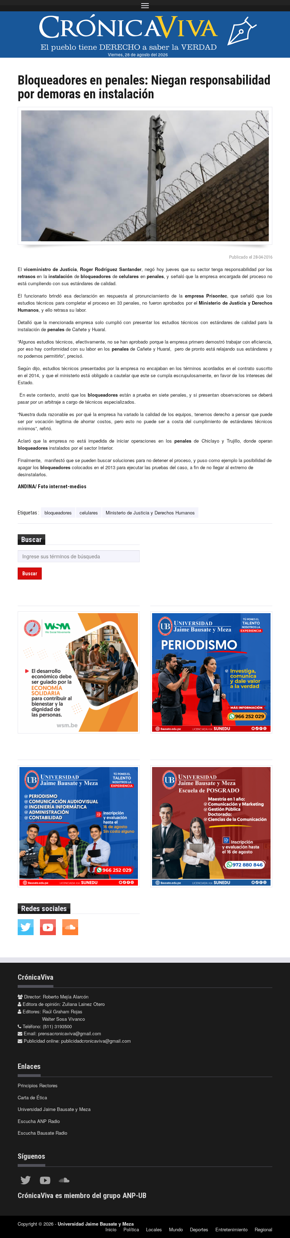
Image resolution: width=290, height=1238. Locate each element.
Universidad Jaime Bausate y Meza (54, 1109)
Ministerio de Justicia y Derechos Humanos (150, 512)
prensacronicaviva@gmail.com (69, 1033)
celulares (89, 512)
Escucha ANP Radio (39, 1121)
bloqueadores (58, 512)
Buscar (29, 573)
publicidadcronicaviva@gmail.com (96, 1040)
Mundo (176, 1229)
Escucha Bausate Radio (42, 1132)
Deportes (199, 1229)
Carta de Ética (32, 1097)
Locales (154, 1229)
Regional (263, 1229)
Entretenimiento (231, 1229)
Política (131, 1229)
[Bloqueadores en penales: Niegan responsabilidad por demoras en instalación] (145, 175)
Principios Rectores (38, 1085)
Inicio (110, 1229)
